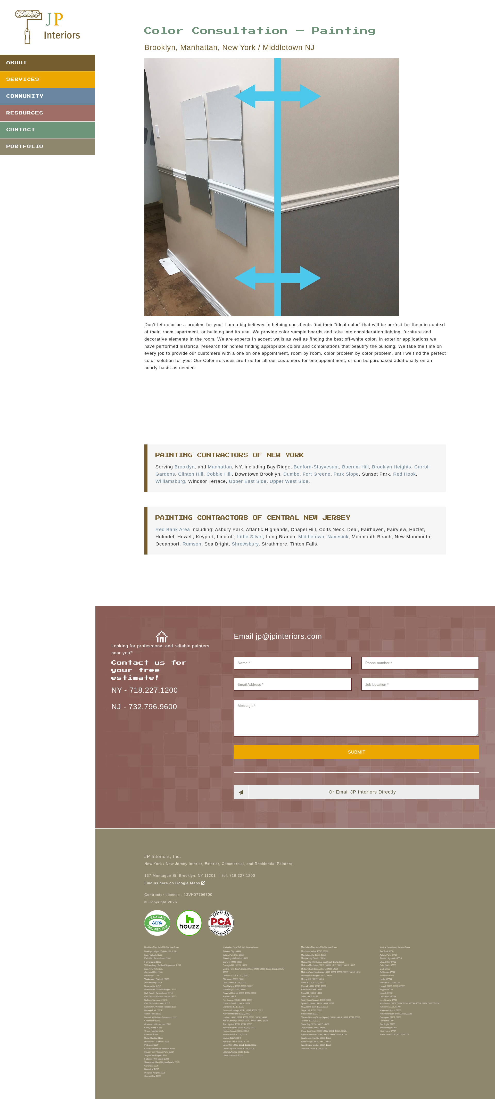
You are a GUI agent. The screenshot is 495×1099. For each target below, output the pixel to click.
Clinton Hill (190, 474)
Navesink (338, 536)
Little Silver (250, 536)
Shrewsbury (245, 544)
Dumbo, (292, 474)
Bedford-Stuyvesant (316, 466)
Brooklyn (185, 466)
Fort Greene (317, 474)
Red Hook (404, 474)
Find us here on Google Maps (172, 883)
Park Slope (346, 474)
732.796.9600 (153, 707)
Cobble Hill (219, 474)
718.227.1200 (153, 690)
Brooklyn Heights (391, 466)
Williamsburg (170, 481)
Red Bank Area (172, 529)
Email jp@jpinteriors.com (278, 636)
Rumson (192, 544)
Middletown (311, 536)
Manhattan (220, 466)
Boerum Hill (355, 466)
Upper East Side (248, 481)
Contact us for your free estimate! (149, 670)
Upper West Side (289, 481)
